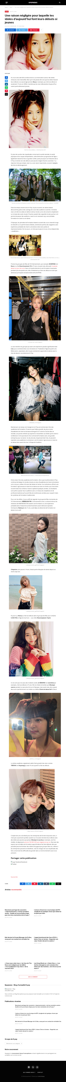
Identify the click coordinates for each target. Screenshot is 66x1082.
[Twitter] (6, 81)
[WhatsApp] (6, 87)
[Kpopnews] (33, 2)
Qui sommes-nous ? (29, 1072)
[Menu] (7, 2)
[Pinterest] (6, 91)
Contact (40, 1072)
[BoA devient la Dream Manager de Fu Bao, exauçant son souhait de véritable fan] (18, 927)
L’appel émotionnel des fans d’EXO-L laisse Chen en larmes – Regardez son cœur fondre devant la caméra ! (46, 939)
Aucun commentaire (11, 26)
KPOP (6, 11)
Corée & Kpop (41, 1076)
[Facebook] (6, 77)
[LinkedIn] (6, 84)
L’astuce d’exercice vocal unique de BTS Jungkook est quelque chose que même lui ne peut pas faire (47, 911)
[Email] (6, 94)
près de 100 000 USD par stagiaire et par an (37, 842)
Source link (14, 877)
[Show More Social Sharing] (41, 29)
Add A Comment (33, 977)
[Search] (59, 2)
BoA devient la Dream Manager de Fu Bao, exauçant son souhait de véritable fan (18, 938)
